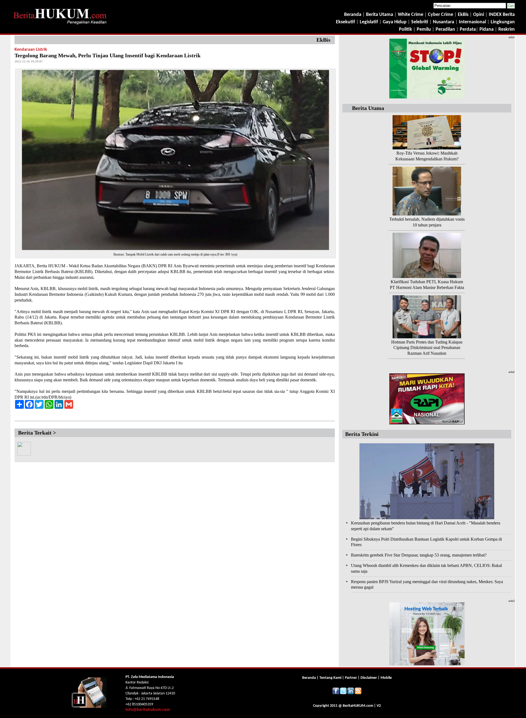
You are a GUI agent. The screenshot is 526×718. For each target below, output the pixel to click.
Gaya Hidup (394, 22)
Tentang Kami (330, 678)
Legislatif (369, 22)
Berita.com (358, 706)
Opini (478, 14)
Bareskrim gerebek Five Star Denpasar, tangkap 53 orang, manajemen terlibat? (419, 555)
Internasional (472, 22)
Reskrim (506, 29)
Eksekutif (346, 22)
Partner (351, 678)
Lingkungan (503, 22)
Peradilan (444, 29)
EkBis (464, 14)
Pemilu (424, 29)
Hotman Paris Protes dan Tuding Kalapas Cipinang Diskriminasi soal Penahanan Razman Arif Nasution (426, 348)
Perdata (468, 29)
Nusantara (443, 22)
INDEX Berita (502, 14)
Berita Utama (380, 14)
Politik (405, 29)
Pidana (486, 29)
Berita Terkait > (37, 433)
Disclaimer (369, 678)
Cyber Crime (441, 14)
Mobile (386, 678)
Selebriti (419, 22)
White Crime (411, 14)
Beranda (352, 14)
